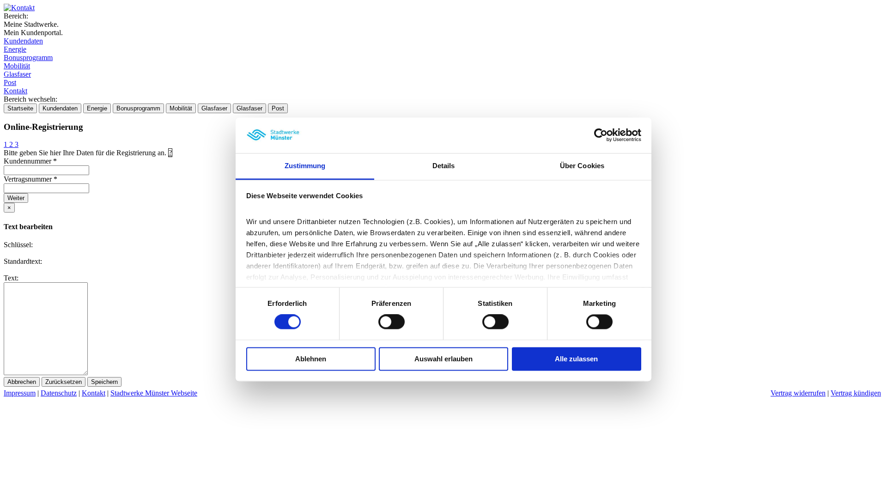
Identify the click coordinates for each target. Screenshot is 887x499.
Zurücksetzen (63, 381)
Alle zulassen (576, 359)
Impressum (20, 393)
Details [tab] (443, 166)
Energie (15, 49)
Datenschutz (59, 393)
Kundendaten (23, 41)
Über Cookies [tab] (582, 166)
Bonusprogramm (28, 57)
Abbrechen (21, 381)
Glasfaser (17, 74)
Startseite (20, 108)
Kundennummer (30, 161)
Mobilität (17, 66)
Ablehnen (310, 359)
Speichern (104, 381)
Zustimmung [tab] (305, 166)
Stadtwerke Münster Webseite (153, 393)
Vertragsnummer (30, 179)
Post (10, 82)
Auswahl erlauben (443, 359)
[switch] (391, 322)
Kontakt (15, 91)
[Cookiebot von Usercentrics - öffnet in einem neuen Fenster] (600, 135)
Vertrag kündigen (856, 393)
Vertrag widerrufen (798, 393)
